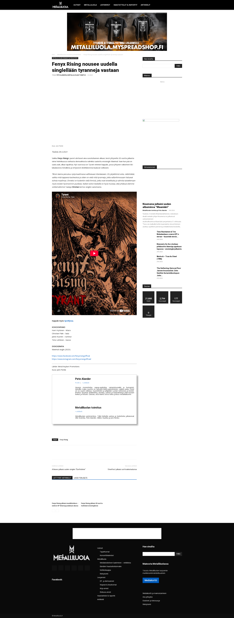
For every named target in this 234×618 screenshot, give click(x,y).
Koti (53, 55)
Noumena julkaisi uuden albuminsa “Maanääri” (157, 206)
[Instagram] (60, 567)
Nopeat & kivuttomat (108, 585)
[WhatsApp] (71, 80)
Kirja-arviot (104, 588)
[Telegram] (88, 80)
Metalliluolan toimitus (88, 407)
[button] (179, 5)
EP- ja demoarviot (107, 581)
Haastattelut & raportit (125, 5)
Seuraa (162, 292)
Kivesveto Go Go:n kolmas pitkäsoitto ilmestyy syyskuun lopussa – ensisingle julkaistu (169, 246)
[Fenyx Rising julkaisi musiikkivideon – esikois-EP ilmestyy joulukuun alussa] (65, 492)
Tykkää (148, 292)
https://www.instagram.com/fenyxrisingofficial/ (71, 359)
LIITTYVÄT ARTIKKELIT (62, 478)
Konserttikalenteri (107, 555)
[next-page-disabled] (57, 510)
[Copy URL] (93, 80)
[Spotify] (74, 568)
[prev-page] (53, 510)
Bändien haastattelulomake (111, 566)
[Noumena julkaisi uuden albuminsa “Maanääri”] (162, 186)
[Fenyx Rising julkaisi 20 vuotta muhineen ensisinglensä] (94, 492)
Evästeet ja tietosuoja (151, 600)
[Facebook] (54, 80)
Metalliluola (90, 5)
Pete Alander (83, 378)
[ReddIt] (82, 80)
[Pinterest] (65, 80)
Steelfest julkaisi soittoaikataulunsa (122, 469)
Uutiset (77, 5)
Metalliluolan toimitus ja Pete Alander (155, 210)
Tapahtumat (105, 552)
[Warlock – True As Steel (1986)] (149, 259)
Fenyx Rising (64, 440)
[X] (60, 80)
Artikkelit (145, 5)
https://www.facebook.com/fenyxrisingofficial (71, 356)
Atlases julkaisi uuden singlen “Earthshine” (69, 469)
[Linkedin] (76, 80)
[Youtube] (87, 568)
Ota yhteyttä (147, 597)
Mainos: (147, 76)
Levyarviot (105, 5)
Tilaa (148, 306)
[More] (99, 80)
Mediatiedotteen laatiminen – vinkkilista (115, 563)
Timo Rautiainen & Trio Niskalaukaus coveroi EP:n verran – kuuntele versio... (168, 234)
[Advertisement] (117, 31)
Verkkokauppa (105, 570)
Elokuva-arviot (105, 592)
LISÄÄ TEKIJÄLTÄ (80, 478)
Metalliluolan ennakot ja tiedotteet (69, 55)
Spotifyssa (68, 321)
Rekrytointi (104, 574)
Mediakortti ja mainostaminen (154, 593)
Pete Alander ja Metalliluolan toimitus (71, 75)
